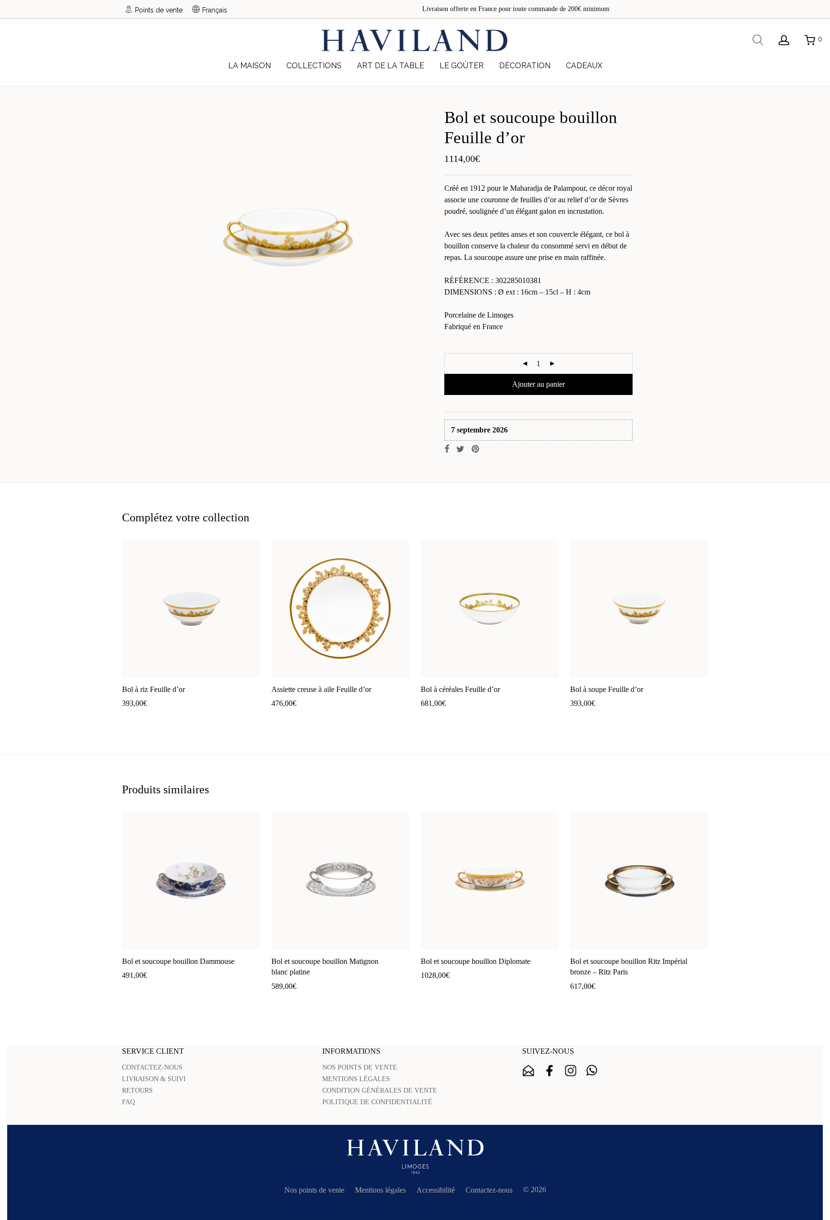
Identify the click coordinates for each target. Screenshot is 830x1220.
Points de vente (159, 9)
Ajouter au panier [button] (143, 719)
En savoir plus (196, 719)
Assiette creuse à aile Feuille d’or (321, 689)
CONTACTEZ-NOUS (152, 1067)
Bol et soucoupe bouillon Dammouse (178, 961)
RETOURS (137, 1090)
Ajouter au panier (538, 384)
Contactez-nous (489, 1190)
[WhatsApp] (592, 1070)
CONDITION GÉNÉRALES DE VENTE (379, 1090)
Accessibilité (435, 1190)
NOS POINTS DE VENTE (359, 1067)
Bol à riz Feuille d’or (153, 689)
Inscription (528, 1070)
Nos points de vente (314, 1190)
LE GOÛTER (461, 65)
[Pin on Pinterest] (476, 449)
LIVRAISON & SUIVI (154, 1079)
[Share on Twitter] (460, 449)
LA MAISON (249, 65)
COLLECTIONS (314, 65)
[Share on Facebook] (446, 449)
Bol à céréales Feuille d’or (460, 689)
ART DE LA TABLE (390, 65)
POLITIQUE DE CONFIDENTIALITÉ (377, 1102)
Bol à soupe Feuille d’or (606, 689)
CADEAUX (584, 65)
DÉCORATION (524, 65)
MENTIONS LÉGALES (356, 1079)
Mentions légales (380, 1190)
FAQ (128, 1102)
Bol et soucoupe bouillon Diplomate (475, 961)
